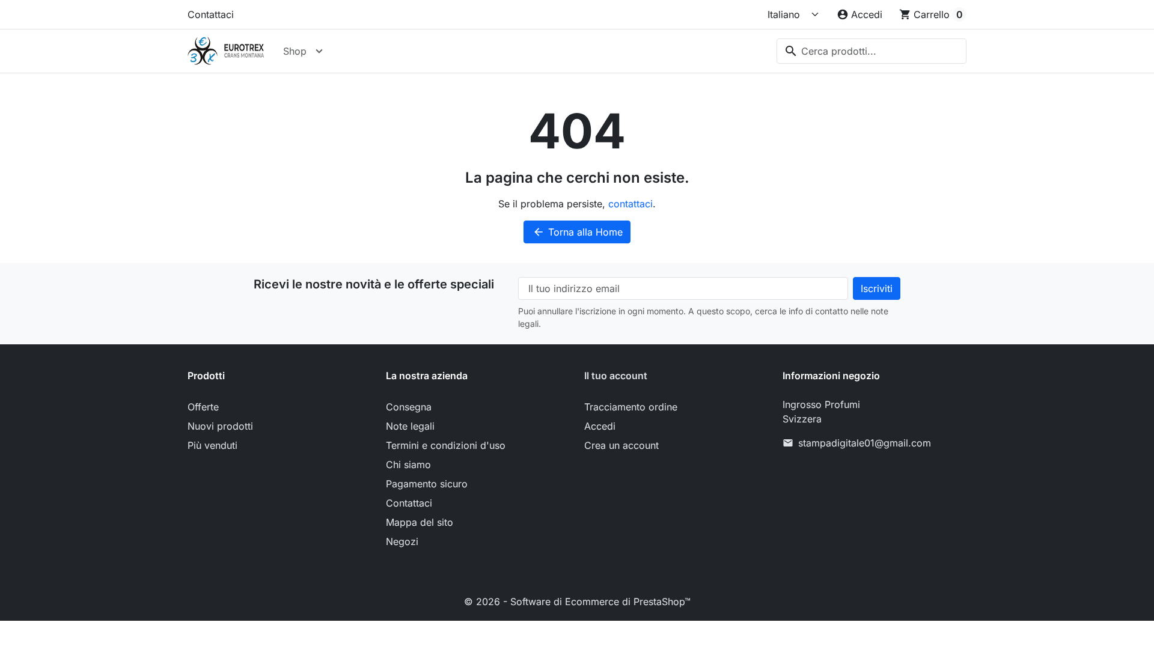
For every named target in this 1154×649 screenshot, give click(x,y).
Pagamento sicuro (427, 484)
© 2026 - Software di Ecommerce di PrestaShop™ (577, 602)
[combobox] (871, 51)
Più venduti (212, 445)
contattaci (630, 204)
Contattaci (211, 14)
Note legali (410, 426)
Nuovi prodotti (220, 426)
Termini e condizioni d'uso (445, 445)
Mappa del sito (419, 522)
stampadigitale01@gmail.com (864, 443)
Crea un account (621, 445)
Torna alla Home (578, 232)
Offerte (203, 407)
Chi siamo (408, 465)
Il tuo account (615, 376)
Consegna (409, 407)
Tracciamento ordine (630, 407)
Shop (295, 51)
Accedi (599, 426)
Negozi (402, 541)
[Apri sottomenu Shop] (319, 51)
